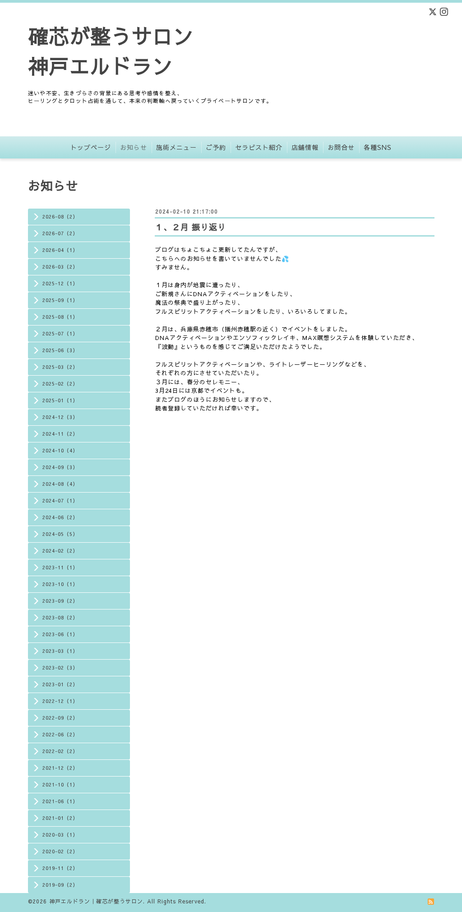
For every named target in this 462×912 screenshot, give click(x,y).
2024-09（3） (60, 467)
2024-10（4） (60, 450)
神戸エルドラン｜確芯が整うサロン (96, 901)
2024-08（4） (60, 483)
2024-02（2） (60, 550)
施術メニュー (176, 147)
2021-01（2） (60, 817)
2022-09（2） (60, 717)
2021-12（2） (60, 767)
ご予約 (216, 147)
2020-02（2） (60, 851)
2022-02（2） (60, 751)
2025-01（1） (60, 400)
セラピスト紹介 (258, 147)
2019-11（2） (60, 868)
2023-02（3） (60, 667)
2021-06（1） (60, 801)
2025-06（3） (60, 350)
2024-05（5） (60, 533)
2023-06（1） (60, 634)
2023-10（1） (60, 584)
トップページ (90, 147)
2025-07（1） (60, 333)
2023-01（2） (60, 684)
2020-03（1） (60, 834)
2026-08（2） (60, 216)
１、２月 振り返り (190, 227)
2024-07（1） (60, 500)
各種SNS (378, 147)
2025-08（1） (60, 316)
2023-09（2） (60, 600)
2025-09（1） (60, 300)
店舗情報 (305, 147)
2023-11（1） (60, 567)
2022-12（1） (60, 701)
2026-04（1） (60, 250)
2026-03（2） (60, 266)
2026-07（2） (60, 233)
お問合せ (341, 147)
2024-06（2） (60, 517)
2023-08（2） (60, 617)
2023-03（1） (60, 650)
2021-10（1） (60, 784)
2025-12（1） (60, 283)
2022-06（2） (60, 734)
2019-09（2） (60, 884)
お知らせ (133, 147)
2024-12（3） (60, 417)
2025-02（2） (60, 383)
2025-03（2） (60, 366)
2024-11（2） (60, 433)
